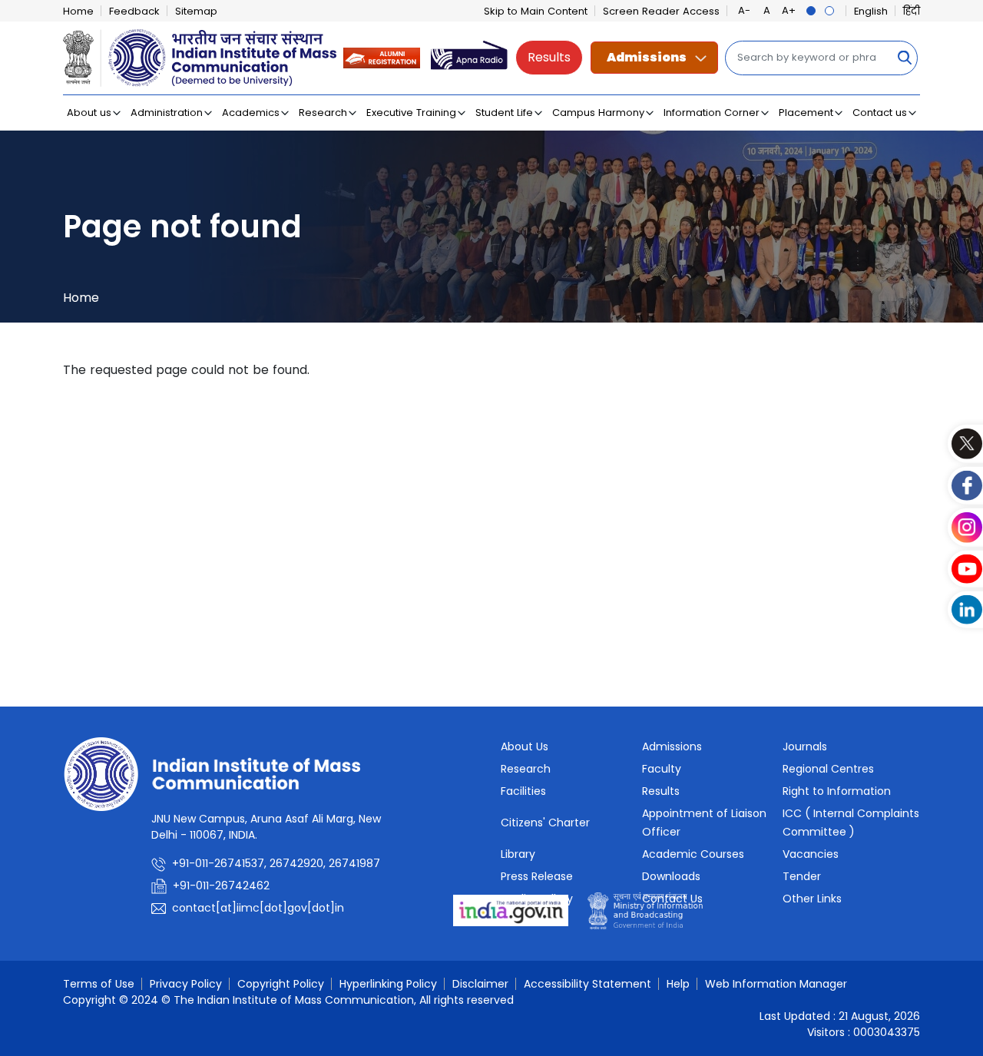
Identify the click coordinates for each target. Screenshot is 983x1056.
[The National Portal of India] (510, 910)
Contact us (879, 112)
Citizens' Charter (545, 822)
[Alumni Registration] (381, 57)
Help (678, 983)
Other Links (812, 898)
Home (78, 11)
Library (518, 854)
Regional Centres (828, 768)
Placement (806, 112)
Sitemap (196, 11)
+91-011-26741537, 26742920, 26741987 (276, 863)
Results (549, 57)
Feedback (134, 11)
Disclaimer (480, 983)
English (871, 11)
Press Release (537, 876)
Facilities (523, 791)
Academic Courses (693, 854)
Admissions (647, 57)
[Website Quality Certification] (645, 910)
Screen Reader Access (661, 11)
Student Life (504, 112)
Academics (251, 112)
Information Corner (712, 112)
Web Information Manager (776, 983)
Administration (167, 112)
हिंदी (911, 11)
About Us (524, 746)
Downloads (671, 876)
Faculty (661, 768)
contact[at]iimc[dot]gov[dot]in (259, 907)
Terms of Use (98, 983)
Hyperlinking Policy (388, 983)
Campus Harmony (598, 112)
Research (323, 112)
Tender (802, 876)
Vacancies (811, 854)
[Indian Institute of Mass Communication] (199, 58)
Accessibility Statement (587, 983)
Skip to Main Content (535, 11)
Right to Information (837, 791)
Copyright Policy (280, 983)
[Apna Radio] (469, 57)
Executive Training (411, 112)
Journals (805, 746)
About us (89, 112)
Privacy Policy (186, 983)
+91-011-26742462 (221, 885)
